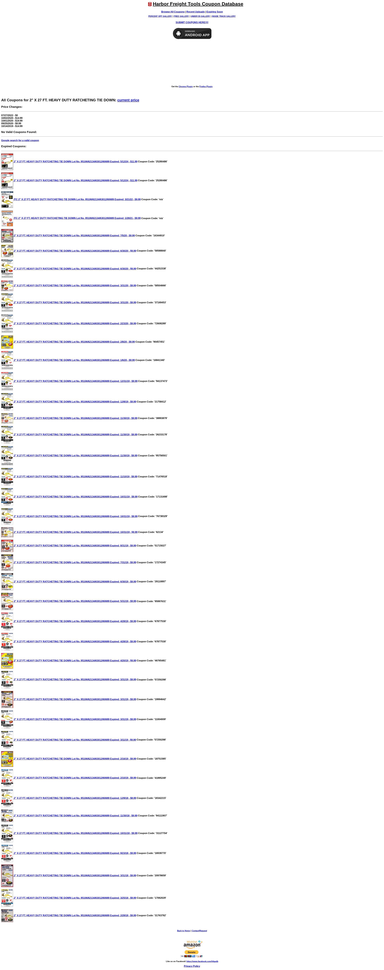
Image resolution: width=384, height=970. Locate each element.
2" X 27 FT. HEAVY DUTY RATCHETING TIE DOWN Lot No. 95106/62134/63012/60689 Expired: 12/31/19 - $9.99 (75, 381)
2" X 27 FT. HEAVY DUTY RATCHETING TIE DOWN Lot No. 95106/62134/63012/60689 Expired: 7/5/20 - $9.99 (74, 235)
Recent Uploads (195, 12)
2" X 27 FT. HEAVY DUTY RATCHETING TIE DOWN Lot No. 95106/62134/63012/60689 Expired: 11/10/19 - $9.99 (75, 476)
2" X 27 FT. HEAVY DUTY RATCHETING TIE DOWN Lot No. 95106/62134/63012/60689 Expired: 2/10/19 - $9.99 (74, 778)
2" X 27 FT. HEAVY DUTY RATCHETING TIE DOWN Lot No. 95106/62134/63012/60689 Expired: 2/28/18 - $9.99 (74, 915)
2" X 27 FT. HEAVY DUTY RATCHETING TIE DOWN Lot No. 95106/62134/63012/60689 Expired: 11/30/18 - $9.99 (75, 815)
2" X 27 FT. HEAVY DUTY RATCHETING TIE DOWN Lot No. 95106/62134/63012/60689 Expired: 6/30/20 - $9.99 (74, 251)
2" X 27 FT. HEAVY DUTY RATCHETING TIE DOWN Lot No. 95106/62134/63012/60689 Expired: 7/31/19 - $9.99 (74, 562)
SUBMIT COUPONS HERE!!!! (192, 22)
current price (128, 100)
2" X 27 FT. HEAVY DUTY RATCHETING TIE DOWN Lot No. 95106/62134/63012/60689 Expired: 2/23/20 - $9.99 (74, 323)
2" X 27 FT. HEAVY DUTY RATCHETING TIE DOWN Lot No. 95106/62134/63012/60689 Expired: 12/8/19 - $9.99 (74, 401)
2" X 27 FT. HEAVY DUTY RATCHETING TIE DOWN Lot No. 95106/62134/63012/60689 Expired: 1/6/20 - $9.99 (74, 360)
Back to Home (183, 931)
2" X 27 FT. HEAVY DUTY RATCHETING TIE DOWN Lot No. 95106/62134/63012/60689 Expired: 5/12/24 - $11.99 (75, 161)
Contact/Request (199, 931)
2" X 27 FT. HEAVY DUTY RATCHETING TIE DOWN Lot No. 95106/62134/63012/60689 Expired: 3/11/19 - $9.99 (74, 740)
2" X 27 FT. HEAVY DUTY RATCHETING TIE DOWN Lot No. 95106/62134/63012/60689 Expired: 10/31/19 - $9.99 (75, 496)
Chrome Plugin (186, 86)
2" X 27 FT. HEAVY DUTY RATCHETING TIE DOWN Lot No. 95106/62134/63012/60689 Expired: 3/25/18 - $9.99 (74, 898)
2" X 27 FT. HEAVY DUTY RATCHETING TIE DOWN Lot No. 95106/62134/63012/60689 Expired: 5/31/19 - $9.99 (74, 601)
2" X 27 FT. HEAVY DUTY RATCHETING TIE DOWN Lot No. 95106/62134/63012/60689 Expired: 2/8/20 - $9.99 (74, 342)
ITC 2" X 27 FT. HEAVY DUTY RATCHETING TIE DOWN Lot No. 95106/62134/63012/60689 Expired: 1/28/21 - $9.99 (77, 218)
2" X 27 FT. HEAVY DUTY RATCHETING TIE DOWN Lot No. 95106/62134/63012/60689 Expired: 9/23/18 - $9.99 (74, 853)
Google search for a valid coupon (20, 140)
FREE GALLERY (181, 16)
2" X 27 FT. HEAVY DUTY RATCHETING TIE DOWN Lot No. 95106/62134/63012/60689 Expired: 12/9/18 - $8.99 (74, 798)
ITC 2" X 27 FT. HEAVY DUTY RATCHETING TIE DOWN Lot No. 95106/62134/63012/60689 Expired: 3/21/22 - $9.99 (77, 199)
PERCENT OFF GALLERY (160, 16)
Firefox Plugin (206, 86)
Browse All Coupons (173, 12)
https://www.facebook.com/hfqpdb (202, 961)
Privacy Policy (192, 966)
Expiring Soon (215, 12)
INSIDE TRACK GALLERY (224, 16)
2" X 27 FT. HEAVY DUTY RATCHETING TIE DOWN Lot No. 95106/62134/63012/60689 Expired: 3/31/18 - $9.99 (74, 875)
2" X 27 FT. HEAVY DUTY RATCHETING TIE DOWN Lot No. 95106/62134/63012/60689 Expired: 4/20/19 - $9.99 (74, 660)
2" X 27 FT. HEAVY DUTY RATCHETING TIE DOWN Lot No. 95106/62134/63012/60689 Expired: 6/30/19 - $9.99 (74, 581)
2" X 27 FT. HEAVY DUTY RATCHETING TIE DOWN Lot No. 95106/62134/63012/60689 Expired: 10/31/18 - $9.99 (75, 833)
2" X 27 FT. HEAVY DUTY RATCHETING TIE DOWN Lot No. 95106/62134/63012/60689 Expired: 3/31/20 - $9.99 (74, 285)
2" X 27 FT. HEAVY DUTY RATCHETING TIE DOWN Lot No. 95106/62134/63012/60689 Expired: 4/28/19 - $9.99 (74, 621)
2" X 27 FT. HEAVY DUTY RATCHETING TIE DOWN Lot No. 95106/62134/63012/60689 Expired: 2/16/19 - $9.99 (74, 758)
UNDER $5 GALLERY (200, 16)
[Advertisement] (192, 62)
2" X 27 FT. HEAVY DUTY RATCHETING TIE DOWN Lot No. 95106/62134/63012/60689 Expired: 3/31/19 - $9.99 (74, 679)
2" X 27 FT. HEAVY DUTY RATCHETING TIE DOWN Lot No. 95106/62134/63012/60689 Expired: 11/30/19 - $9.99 (75, 418)
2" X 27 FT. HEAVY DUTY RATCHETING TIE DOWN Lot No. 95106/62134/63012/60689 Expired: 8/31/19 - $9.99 (74, 545)
